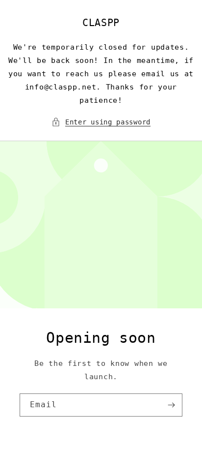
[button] (101, 122)
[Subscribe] (171, 405)
